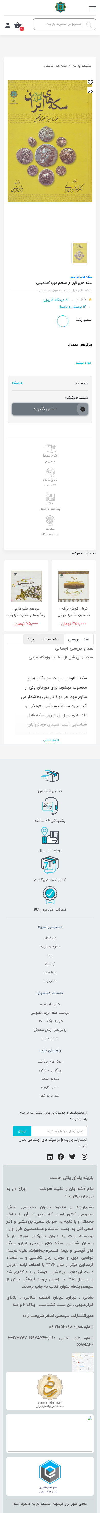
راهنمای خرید (50, 1050)
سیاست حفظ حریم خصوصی (50, 1013)
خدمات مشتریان (50, 992)
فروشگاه (50, 938)
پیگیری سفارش (50, 1070)
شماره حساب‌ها (50, 947)
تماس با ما (50, 981)
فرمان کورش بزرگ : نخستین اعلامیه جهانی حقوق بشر (74, 615)
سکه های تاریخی (55, 66)
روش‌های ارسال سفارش (50, 1030)
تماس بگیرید (45, 408)
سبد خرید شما (50, 1095)
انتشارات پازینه (82, 66)
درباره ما (50, 972)
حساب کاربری (50, 1087)
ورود (50, 955)
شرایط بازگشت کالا (50, 1021)
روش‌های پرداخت (50, 1061)
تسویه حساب (50, 1078)
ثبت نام (50, 964)
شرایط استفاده (50, 1004)
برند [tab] (31, 639)
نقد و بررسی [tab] (78, 639)
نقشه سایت (50, 1038)
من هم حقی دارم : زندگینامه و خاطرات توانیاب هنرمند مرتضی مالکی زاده (26, 615)
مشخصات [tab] (51, 639)
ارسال (22, 1131)
